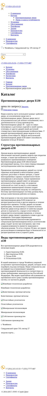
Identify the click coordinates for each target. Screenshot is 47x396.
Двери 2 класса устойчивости (27, 20)
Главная (9, 82)
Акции (13, 28)
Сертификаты (16, 33)
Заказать (24, 107)
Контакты (15, 35)
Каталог (14, 15)
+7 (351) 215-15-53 (12, 6)
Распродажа (11, 76)
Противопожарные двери (25, 18)
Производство (16, 31)
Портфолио (15, 26)
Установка (15, 22)
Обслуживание (17, 24)
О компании (16, 13)
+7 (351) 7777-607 (24, 63)
